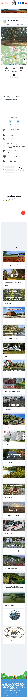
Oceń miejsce (21, 71)
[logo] (14, 2)
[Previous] (3, 36)
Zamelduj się (14, 71)
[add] (23, 213)
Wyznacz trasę (6, 71)
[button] (13, 55)
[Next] (24, 36)
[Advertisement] (14, 87)
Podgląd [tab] (8, 24)
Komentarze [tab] (20, 24)
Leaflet (11, 64)
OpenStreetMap (18, 64)
